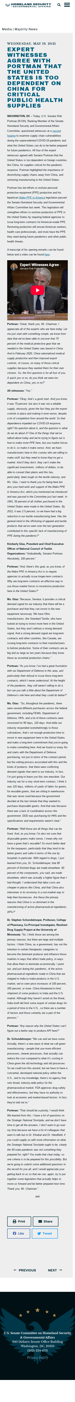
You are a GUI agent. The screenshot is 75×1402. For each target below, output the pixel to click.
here (47, 254)
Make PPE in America (32, 197)
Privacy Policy (37, 1358)
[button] (59, 5)
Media (7, 29)
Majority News (26, 29)
